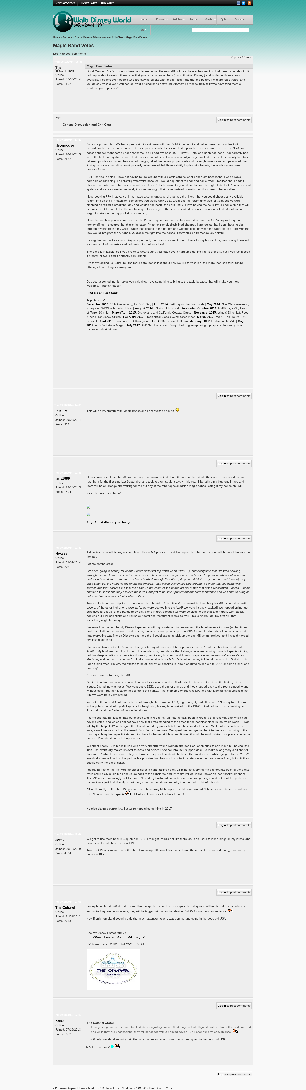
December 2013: (98, 304)
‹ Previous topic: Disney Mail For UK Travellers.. (87, 1088)
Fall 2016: (159, 321)
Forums (67, 37)
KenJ (59, 1021)
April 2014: (161, 304)
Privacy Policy (88, 3)
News (193, 19)
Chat (77, 37)
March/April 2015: (124, 312)
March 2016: (205, 316)
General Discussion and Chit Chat (103, 37)
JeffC (59, 840)
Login (57, 53)
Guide (208, 19)
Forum (160, 19)
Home (144, 19)
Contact (239, 19)
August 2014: (144, 308)
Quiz (223, 19)
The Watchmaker (65, 68)
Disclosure (107, 3)
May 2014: (214, 304)
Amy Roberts (96, 522)
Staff (143, 29)
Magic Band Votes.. (137, 37)
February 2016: (133, 316)
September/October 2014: (199, 308)
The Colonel (65, 907)
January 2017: (200, 321)
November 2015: (205, 312)
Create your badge (118, 522)
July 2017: (133, 325)
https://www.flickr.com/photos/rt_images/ (116, 937)
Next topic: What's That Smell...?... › (147, 1088)
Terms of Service (65, 3)
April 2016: (106, 321)
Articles (177, 19)
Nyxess (61, 553)
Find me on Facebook (102, 292)
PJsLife (61, 411)
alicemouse (64, 145)
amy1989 (62, 478)
